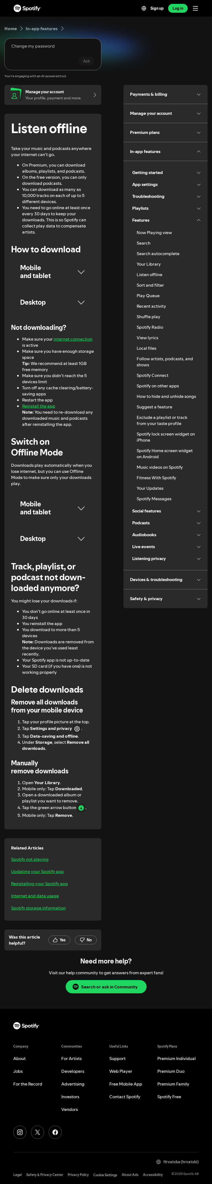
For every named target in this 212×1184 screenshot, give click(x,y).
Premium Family (173, 1084)
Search (143, 243)
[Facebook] (55, 1132)
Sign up (157, 8)
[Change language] (144, 8)
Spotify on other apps (158, 386)
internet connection (73, 339)
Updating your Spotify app (37, 871)
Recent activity (151, 306)
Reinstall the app (38, 406)
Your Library (149, 264)
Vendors (69, 1109)
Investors (70, 1097)
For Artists (71, 1058)
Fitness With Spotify (156, 478)
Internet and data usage (35, 896)
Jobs (18, 1071)
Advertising (72, 1084)
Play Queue (148, 295)
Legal (17, 1174)
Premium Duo (170, 1071)
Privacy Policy (78, 1174)
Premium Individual (176, 1058)
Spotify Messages (154, 499)
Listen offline (149, 274)
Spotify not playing (30, 859)
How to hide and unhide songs (166, 396)
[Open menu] (195, 8)
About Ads (130, 1174)
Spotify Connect (152, 375)
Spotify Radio (150, 327)
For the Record (27, 1084)
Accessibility (153, 1174)
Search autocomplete (158, 253)
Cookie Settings (105, 1175)
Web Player (120, 1071)
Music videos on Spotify (160, 467)
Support (117, 1058)
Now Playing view (154, 232)
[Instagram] (19, 1132)
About (19, 1058)
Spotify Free (169, 1097)
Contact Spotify (124, 1097)
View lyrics (147, 338)
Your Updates (150, 488)
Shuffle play (148, 317)
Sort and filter (150, 285)
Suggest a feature (154, 407)
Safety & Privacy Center (44, 1174)
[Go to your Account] (93, 95)
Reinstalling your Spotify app (39, 883)
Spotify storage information (38, 908)
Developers (72, 1071)
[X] (37, 1132)
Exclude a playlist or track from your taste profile (162, 420)
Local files (146, 348)
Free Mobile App (125, 1084)
